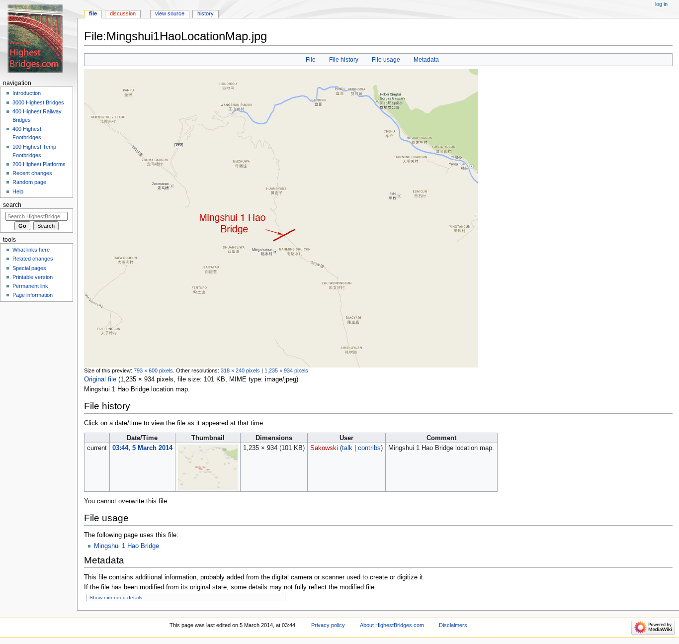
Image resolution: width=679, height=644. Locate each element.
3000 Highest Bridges (38, 102)
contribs (369, 448)
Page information (32, 295)
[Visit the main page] (38, 38)
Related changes (32, 259)
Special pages (29, 268)
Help (17, 191)
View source (169, 13)
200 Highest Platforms (39, 164)
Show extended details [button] (115, 597)
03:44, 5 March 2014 (142, 448)
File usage (386, 59)
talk (347, 448)
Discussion (123, 13)
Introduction (26, 93)
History (205, 13)
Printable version (32, 277)
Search (12, 205)
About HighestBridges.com (392, 625)
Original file (100, 379)
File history (343, 59)
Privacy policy (328, 625)
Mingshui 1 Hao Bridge (126, 546)
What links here (31, 250)
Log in (661, 4)
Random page (29, 182)
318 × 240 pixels (240, 370)
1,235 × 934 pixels (286, 370)
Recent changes (32, 173)
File (311, 59)
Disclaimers (453, 625)
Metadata (426, 59)
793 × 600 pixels (153, 370)
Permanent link (30, 286)
